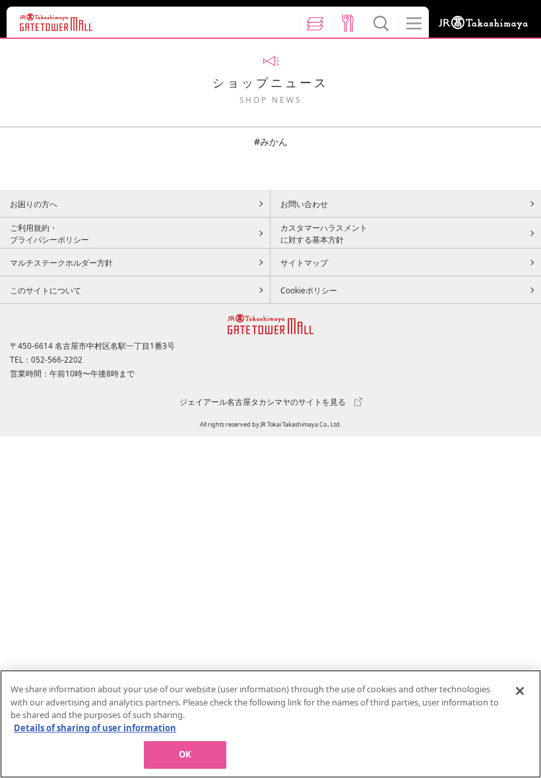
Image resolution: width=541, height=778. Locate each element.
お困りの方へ (33, 203)
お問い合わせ (304, 203)
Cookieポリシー (308, 290)
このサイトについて (45, 290)
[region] (270, 724)
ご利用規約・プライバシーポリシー (49, 233)
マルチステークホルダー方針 (61, 262)
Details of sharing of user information (95, 728)
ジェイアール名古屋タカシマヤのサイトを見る (262, 401)
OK (185, 754)
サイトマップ (304, 262)
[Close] (519, 690)
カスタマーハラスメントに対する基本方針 (323, 233)
